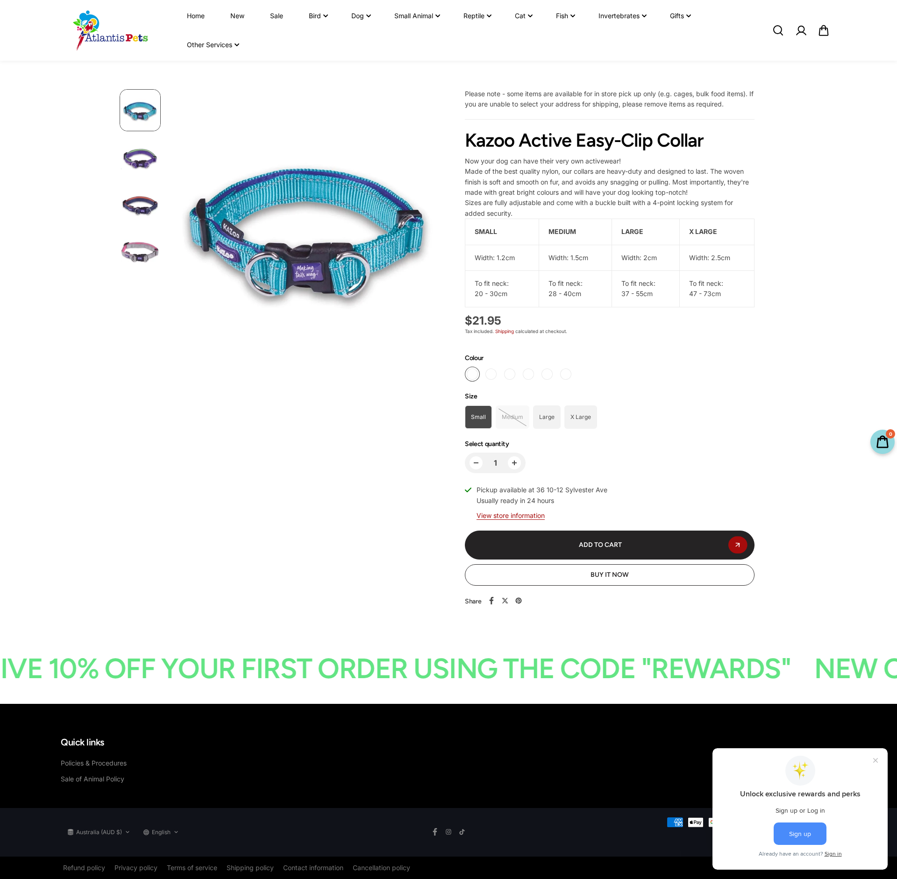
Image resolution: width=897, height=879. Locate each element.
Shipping (504, 331)
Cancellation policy (381, 868)
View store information (511, 515)
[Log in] (800, 30)
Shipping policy (250, 868)
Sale (276, 16)
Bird (315, 16)
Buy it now (610, 575)
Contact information (313, 868)
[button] (823, 30)
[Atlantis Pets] (110, 30)
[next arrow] (427, 228)
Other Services (209, 45)
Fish (562, 16)
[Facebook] (491, 600)
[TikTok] (462, 831)
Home (196, 16)
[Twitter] (505, 600)
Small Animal (413, 16)
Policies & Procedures (94, 763)
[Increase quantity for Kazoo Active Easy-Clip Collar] (514, 462)
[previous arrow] (187, 228)
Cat (520, 16)
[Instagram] (448, 831)
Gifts (677, 16)
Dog (357, 16)
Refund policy (84, 868)
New (237, 16)
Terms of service (192, 868)
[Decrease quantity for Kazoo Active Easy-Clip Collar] (476, 462)
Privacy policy (135, 868)
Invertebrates (619, 16)
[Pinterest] (518, 600)
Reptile (473, 16)
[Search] (778, 30)
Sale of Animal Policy (92, 779)
